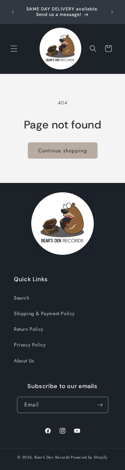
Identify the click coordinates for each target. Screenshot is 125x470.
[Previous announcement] (12, 11)
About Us (24, 360)
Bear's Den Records (52, 457)
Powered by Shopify (89, 457)
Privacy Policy (29, 344)
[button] (14, 48)
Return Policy (28, 329)
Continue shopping (62, 150)
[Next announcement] (112, 11)
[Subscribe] (100, 405)
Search (22, 297)
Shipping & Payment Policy (44, 313)
